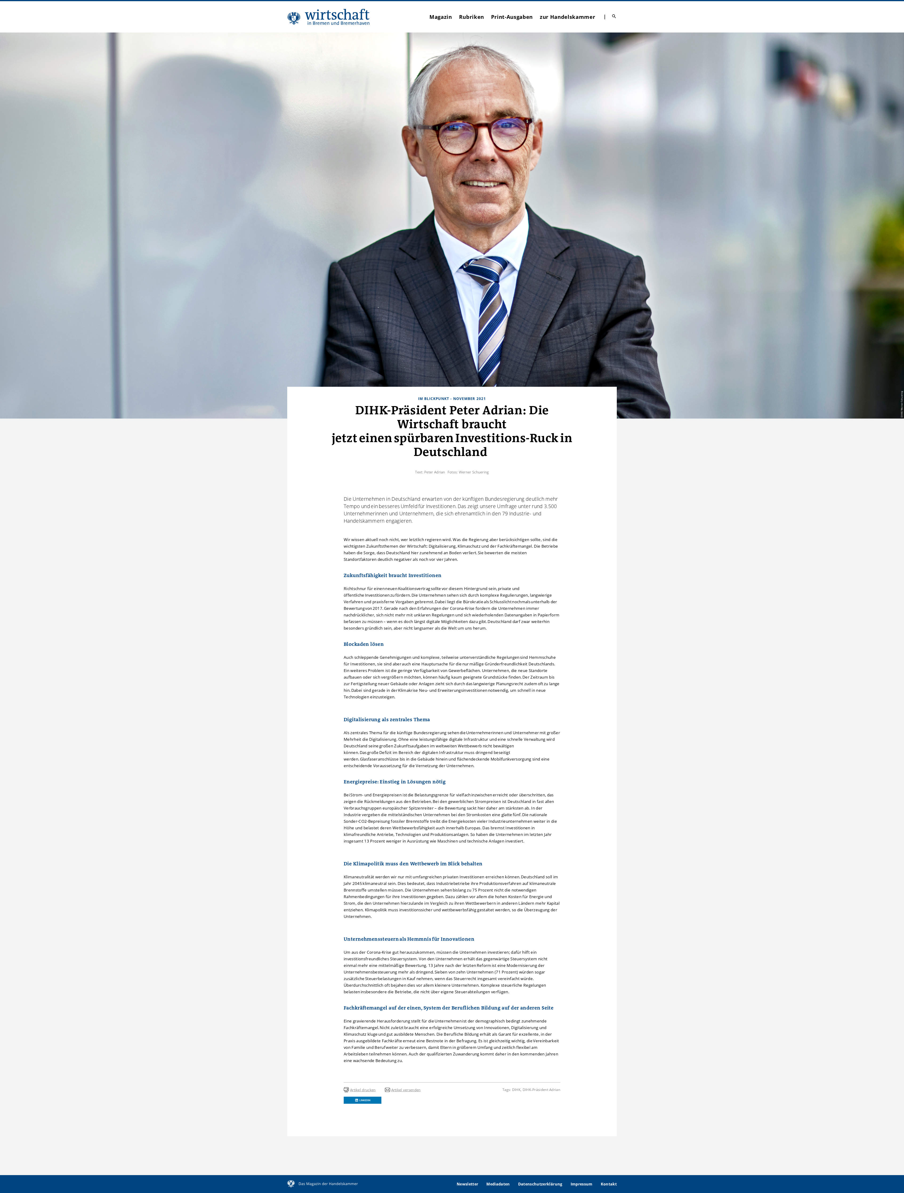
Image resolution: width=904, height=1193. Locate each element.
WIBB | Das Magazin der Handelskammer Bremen (328, 17)
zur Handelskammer (567, 16)
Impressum (582, 1184)
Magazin (440, 16)
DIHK (516, 1089)
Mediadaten (498, 1184)
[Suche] (614, 16)
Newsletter (467, 1184)
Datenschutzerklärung (540, 1184)
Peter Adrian (434, 472)
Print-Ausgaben (512, 16)
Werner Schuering (474, 472)
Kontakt (609, 1184)
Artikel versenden (406, 1089)
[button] (362, 1100)
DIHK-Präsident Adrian (541, 1089)
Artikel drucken (363, 1089)
